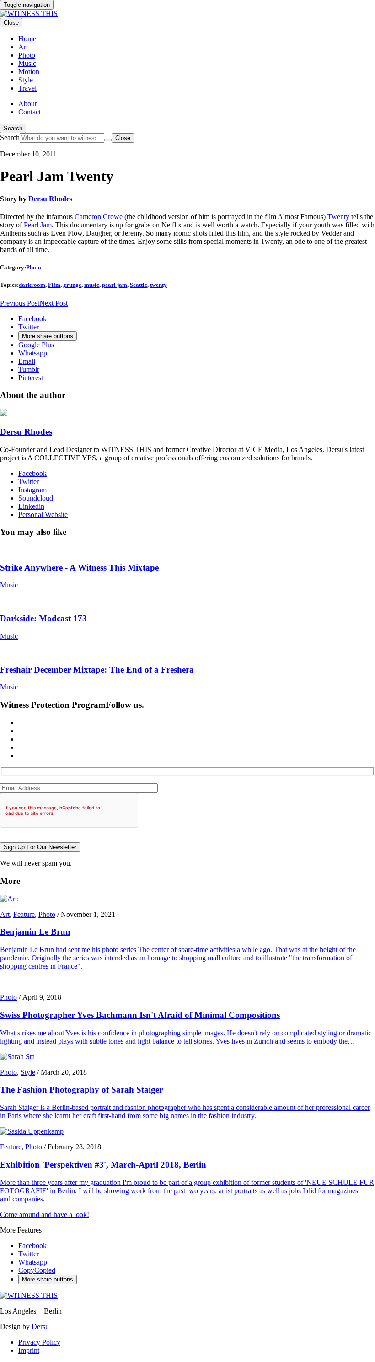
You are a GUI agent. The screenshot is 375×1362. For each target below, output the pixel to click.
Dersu (40, 1326)
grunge (72, 284)
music (91, 284)
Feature (24, 914)
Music (9, 585)
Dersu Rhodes (50, 199)
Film (54, 284)
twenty (158, 284)
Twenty (338, 217)
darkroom (32, 284)
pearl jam (114, 284)
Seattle (138, 284)
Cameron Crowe (99, 217)
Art (5, 914)
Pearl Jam (38, 225)
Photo (33, 267)
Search (13, 128)
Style (28, 1072)
